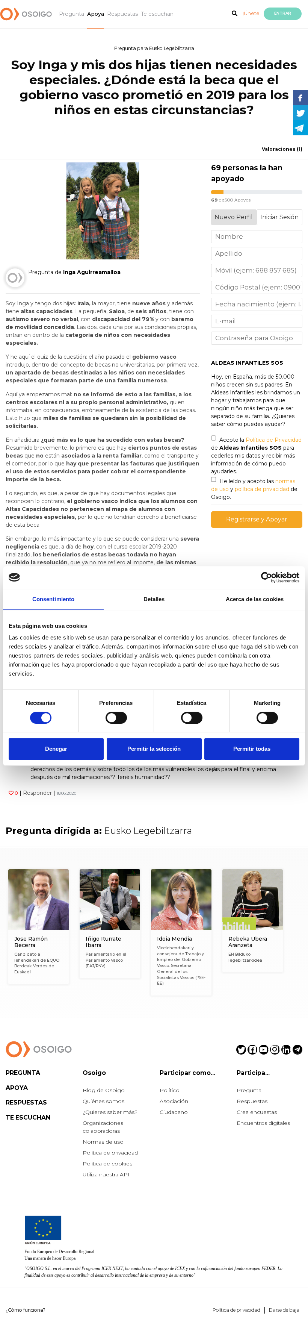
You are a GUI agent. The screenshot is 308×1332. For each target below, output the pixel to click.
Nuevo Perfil (233, 217)
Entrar (282, 13)
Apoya (95, 14)
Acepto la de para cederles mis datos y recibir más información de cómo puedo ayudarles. (256, 455)
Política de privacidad (110, 1152)
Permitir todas (251, 749)
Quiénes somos (103, 1101)
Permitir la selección (154, 749)
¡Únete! (252, 13)
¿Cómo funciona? (25, 1310)
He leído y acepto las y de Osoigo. (254, 489)
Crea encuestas (257, 1112)
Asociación (174, 1101)
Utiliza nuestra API (106, 1174)
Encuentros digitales (263, 1123)
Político (170, 1090)
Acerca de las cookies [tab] (255, 599)
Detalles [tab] (154, 599)
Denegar (56, 749)
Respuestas (122, 14)
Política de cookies (107, 1163)
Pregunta (71, 14)
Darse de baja (284, 1310)
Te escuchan (157, 14)
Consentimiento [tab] (53, 599)
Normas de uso (103, 1141)
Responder (37, 793)
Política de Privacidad (274, 439)
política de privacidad (262, 489)
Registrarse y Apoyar (256, 519)
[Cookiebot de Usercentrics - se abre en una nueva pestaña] (266, 577)
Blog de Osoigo (104, 1090)
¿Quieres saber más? (110, 1112)
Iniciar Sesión (279, 217)
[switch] (116, 718)
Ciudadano (174, 1112)
